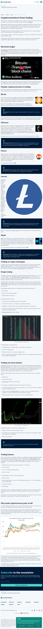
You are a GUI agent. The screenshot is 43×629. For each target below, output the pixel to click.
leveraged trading (20, 268)
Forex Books (28, 602)
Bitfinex (2, 265)
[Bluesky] (41, 610)
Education (11, 604)
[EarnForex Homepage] (6, 2)
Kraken (9, 265)
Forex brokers (3, 365)
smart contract (23, 131)
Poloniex (6, 265)
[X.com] (37, 610)
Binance (24, 459)
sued (34, 254)
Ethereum (3, 125)
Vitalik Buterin (18, 125)
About (18, 604)
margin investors (4, 283)
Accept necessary (21, 625)
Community (36, 602)
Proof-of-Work (22, 142)
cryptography (30, 22)
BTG (39, 112)
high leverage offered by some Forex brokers (20, 276)
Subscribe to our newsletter (21, 585)
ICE (38, 457)
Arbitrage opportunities (6, 312)
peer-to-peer (15, 25)
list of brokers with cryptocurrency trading (17, 444)
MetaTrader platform (15, 391)
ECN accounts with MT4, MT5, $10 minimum (9, 7)
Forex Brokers (3, 602)
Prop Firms (19, 602)
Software (3, 604)
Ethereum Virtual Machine (6, 132)
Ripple (2, 238)
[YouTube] (32, 610)
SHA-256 (2, 204)
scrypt (2, 203)
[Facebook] (39, 610)
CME (35, 457)
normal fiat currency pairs (6, 366)
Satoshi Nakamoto (29, 97)
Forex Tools (11, 602)
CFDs (30, 366)
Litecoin (2, 179)
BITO (19, 494)
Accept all (38, 625)
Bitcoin (21, 34)
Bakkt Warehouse (33, 458)
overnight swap (5, 381)
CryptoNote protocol (29, 156)
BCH (35, 112)
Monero (2, 154)
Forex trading (4, 38)
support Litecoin (15, 230)
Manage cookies (30, 625)
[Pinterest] (34, 610)
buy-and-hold (11, 565)
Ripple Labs (31, 239)
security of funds (34, 83)
